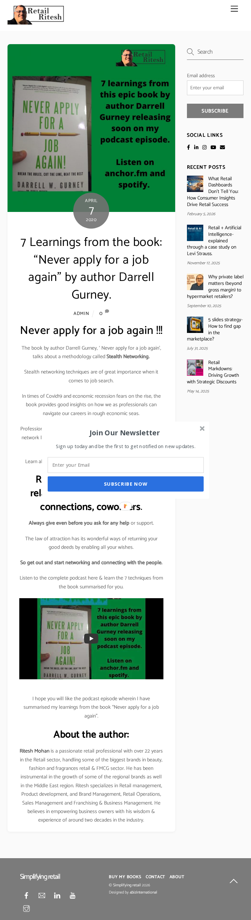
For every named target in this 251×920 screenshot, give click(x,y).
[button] (125, 432)
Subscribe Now (125, 483)
